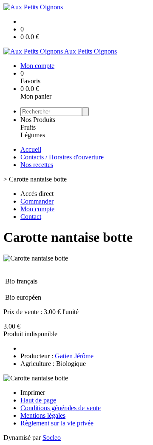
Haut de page (38, 400)
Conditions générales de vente (60, 407)
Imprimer (32, 392)
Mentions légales (42, 415)
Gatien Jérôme (74, 356)
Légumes (32, 135)
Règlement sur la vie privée (57, 423)
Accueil (30, 149)
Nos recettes (36, 164)
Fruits (28, 127)
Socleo (51, 437)
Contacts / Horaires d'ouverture (62, 157)
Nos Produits (37, 119)
